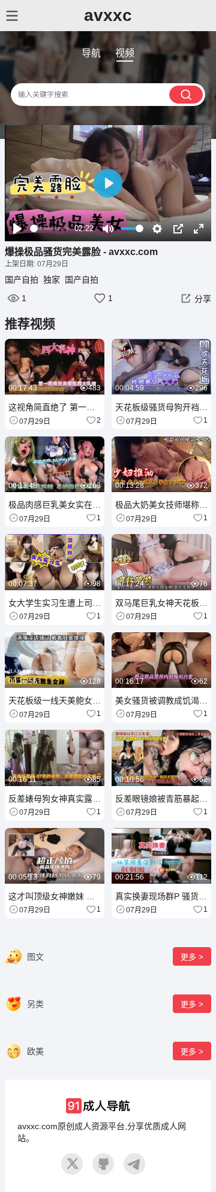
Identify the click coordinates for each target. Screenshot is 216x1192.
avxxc (108, 15)
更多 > (192, 957)
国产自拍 (21, 279)
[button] (194, 298)
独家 (51, 279)
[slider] (50, 228)
